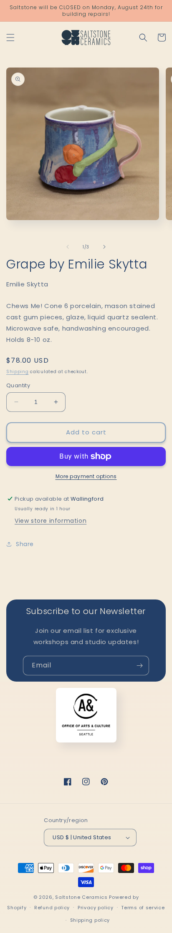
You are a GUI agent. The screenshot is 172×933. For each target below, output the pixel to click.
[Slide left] (67, 247)
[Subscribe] (139, 665)
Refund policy (52, 907)
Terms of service (142, 907)
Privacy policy (96, 907)
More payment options (86, 476)
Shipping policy (90, 920)
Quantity (18, 385)
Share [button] (25, 544)
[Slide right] (104, 247)
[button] (10, 37)
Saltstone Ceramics (81, 897)
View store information (50, 521)
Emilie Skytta (27, 284)
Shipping (17, 372)
